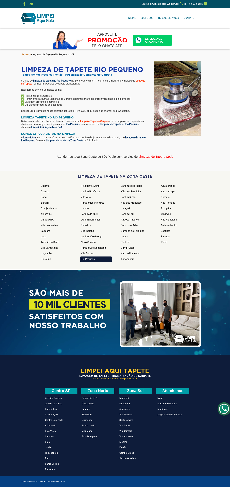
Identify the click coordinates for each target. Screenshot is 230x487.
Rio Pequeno (88, 259)
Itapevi (124, 236)
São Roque (162, 409)
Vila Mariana (126, 414)
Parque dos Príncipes (92, 202)
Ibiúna (160, 398)
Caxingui (166, 214)
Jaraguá (125, 208)
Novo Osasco (88, 242)
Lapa (43, 236)
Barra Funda (128, 247)
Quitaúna (46, 259)
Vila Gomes (87, 253)
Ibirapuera (124, 403)
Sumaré (165, 197)
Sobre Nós (147, 18)
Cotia (44, 197)
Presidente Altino (90, 185)
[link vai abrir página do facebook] (24, 4)
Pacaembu (50, 469)
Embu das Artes (129, 225)
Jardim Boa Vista (90, 191)
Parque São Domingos (93, 247)
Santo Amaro (126, 420)
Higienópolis (51, 452)
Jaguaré (45, 230)
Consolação (51, 414)
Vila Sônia (124, 425)
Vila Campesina (49, 247)
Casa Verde (88, 403)
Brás (47, 442)
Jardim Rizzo (128, 197)
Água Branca (168, 185)
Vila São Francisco (131, 202)
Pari (47, 458)
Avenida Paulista (53, 398)
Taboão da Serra (50, 242)
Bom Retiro (51, 409)
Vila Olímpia (125, 431)
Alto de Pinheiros (130, 253)
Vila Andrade (126, 436)
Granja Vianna (49, 208)
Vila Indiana (87, 230)
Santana (86, 409)
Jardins (49, 447)
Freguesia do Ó (89, 398)
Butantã (45, 185)
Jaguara (165, 230)
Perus (164, 242)
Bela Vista (50, 431)
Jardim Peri (127, 214)
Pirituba (165, 236)
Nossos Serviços (168, 18)
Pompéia (166, 208)
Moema (123, 442)
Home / (26, 54)
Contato (189, 18)
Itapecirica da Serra (167, 403)
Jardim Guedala (127, 458)
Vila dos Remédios (131, 191)
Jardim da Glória (53, 403)
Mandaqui (87, 414)
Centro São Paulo (54, 420)
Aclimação (50, 425)
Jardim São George (91, 236)
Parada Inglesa (89, 436)
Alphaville (46, 214)
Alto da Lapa (168, 191)
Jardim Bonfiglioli (90, 219)
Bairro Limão (88, 425)
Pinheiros (86, 225)
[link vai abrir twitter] (31, 4)
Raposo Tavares (130, 219)
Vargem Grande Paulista (169, 414)
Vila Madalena (169, 219)
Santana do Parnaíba (132, 230)
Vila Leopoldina (49, 225)
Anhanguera (127, 259)
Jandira (85, 208)
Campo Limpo (126, 452)
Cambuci (49, 436)
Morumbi (124, 398)
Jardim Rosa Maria (131, 185)
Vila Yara (86, 197)
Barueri (45, 202)
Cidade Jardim (169, 225)
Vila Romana (168, 202)
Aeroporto (124, 409)
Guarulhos (87, 420)
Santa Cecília (52, 463)
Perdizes (125, 242)
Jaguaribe (46, 253)
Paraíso (123, 447)
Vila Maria (87, 431)
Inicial (132, 18)
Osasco (45, 191)
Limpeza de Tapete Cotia (155, 157)
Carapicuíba (47, 219)
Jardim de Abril (89, 214)
